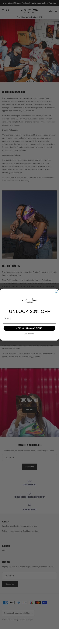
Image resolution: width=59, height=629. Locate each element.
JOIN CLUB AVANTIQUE (29, 328)
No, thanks (29, 333)
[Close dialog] (56, 291)
